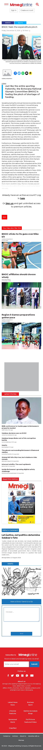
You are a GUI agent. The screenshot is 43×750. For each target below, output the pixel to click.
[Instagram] (23, 675)
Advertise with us (33, 736)
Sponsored (12, 719)
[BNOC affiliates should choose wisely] (21, 295)
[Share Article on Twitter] (19, 73)
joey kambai (5, 447)
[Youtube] (18, 675)
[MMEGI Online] (21, 5)
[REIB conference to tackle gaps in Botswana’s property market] (21, 410)
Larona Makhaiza (6, 442)
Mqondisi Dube (6, 279)
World (12, 722)
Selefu (4, 445)
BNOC (4, 217)
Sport (30, 705)
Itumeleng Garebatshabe (9, 473)
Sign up (10, 203)
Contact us (6, 736)
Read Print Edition (10, 479)
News (13, 705)
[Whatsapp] (28, 675)
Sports (20, 22)
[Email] (32, 675)
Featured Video (30, 722)
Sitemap (21, 740)
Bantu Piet (5, 466)
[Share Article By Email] (26, 73)
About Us (23, 736)
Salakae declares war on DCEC (14, 433)
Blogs (30, 713)
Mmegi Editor (6, 557)
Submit (34, 664)
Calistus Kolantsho (7, 78)
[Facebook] (9, 675)
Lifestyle (12, 711)
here (22, 198)
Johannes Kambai (7, 435)
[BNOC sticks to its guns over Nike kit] (21, 255)
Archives (15, 736)
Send (21, 633)
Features (12, 713)
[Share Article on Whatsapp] (22, 73)
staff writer (5, 430)
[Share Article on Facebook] (15, 73)
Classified (12, 728)
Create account (27, 10)
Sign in (13, 10)
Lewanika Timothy (7, 454)
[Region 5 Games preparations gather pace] (21, 336)
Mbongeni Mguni (6, 461)
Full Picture (30, 719)
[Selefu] (21, 581)
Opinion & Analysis (30, 711)
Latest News (12, 702)
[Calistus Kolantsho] (7, 73)
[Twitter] (13, 675)
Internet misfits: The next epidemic (16, 464)
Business (30, 702)
